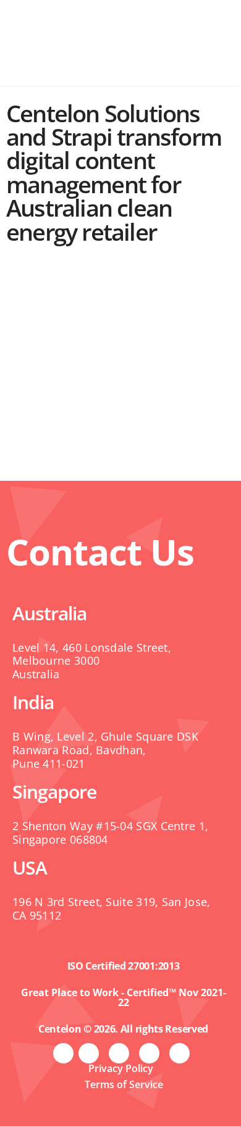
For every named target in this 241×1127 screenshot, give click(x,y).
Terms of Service (124, 1084)
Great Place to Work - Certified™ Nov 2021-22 (123, 997)
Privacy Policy (120, 1068)
